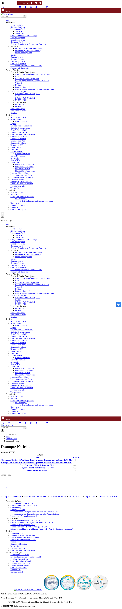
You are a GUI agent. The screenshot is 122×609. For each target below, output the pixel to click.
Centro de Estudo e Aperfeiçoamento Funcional (28, 44)
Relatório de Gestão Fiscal (20, 563)
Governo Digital (16, 572)
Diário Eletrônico (58, 496)
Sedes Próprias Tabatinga (36, 470)
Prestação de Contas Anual (20, 561)
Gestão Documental (17, 156)
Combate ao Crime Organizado (27, 79)
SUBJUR (19, 31)
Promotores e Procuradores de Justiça (24, 516)
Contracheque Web (17, 141)
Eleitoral (18, 85)
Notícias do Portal (17, 192)
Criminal (18, 83)
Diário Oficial (15, 147)
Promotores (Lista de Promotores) (28, 51)
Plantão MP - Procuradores (25, 171)
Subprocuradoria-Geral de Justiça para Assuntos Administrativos (34, 514)
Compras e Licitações (18, 132)
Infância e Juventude (23, 87)
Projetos (18, 106)
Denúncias (14, 207)
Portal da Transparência (19, 559)
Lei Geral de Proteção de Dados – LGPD (26, 66)
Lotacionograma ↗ (17, 61)
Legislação (14, 158)
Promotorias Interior (17, 111)
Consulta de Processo (18, 137)
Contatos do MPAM (18, 64)
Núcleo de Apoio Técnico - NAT (22, 525)
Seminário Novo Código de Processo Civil (36, 465)
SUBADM (19, 33)
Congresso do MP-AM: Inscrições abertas (37, 468)
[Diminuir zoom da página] (40, 3)
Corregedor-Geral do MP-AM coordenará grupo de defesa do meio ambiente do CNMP (36, 460)
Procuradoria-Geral (17, 29)
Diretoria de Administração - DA (22, 535)
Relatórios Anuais (17, 179)
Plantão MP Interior (22, 169)
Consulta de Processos (108, 496)
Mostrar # (5, 453)
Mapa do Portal (21, 122)
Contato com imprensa (18, 209)
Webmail (13, 194)
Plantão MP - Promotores (24, 164)
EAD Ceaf (14, 149)
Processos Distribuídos (19, 173)
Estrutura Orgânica (17, 27)
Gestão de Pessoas (17, 59)
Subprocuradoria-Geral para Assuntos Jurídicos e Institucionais (34, 512)
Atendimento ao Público (35, 496)
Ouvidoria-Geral (16, 42)
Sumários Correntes (17, 186)
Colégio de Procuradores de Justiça (23, 36)
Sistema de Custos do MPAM (21, 184)
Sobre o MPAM (16, 25)
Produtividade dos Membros (21, 175)
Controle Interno (16, 57)
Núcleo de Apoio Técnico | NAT (27, 94)
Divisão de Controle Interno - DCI (23, 540)
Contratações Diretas (18, 143)
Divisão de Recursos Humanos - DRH (24, 538)
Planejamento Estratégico (19, 68)
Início (8, 21)
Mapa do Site (15, 570)
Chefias (13, 55)
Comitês (13, 113)
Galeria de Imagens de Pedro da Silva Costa (36, 201)
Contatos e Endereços (18, 568)
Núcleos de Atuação (18, 91)
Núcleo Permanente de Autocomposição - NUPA (28, 527)
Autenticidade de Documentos (21, 126)
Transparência (15, 188)
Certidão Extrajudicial (18, 130)
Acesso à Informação (18, 117)
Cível (17, 76)
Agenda (13, 124)
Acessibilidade (15, 119)
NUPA (17, 96)
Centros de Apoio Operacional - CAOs (25, 520)
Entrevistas (14, 203)
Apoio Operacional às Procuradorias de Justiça (32, 74)
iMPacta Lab (20, 104)
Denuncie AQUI (16, 145)
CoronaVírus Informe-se (19, 205)
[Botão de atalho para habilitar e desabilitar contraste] (32, 3)
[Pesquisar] (24, 16)
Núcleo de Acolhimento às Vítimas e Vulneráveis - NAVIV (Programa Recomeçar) (41, 529)
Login (6, 496)
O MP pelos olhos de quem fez (22, 197)
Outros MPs (15, 160)
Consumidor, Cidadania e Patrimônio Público (32, 81)
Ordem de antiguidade (23, 53)
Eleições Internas (16, 152)
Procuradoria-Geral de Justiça (21, 503)
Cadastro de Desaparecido (20, 128)
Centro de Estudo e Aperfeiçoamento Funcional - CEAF (31, 523)
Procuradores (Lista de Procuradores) (29, 48)
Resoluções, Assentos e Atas (21, 182)
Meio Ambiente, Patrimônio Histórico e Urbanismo (34, 89)
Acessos (76, 457)
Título (36, 457)
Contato (4, 602)
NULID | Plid (20, 100)
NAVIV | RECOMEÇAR (25, 98)
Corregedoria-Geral (17, 40)
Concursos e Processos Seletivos (22, 134)
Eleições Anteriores (22, 154)
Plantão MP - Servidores (24, 167)
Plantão (13, 542)
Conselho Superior (17, 38)
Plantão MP (14, 162)
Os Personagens (21, 199)
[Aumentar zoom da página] (36, 3)
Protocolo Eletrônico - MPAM (21, 177)
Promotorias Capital (17, 109)
